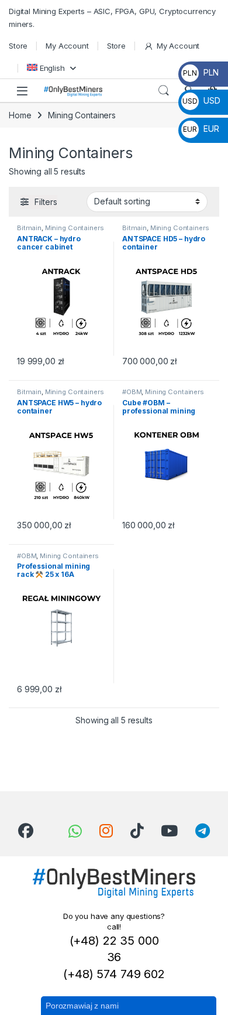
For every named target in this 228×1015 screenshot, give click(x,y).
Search (163, 90)
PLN (200, 72)
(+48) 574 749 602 (114, 974)
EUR (201, 129)
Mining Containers (74, 228)
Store (18, 45)
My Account (67, 45)
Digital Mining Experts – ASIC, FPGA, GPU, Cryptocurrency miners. (112, 17)
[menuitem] (51, 67)
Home (20, 115)
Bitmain (29, 228)
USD (201, 100)
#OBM (131, 392)
